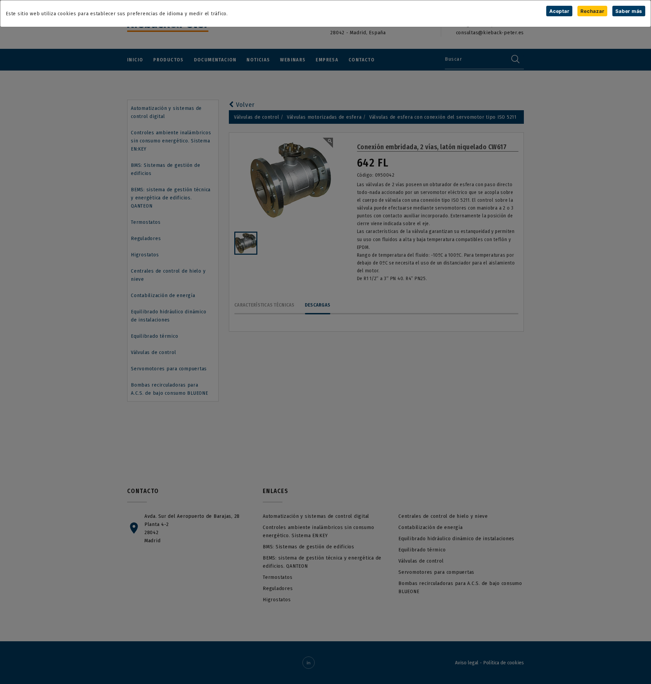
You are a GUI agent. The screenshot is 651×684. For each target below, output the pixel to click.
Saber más (628, 11)
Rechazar (592, 11)
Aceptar (559, 11)
